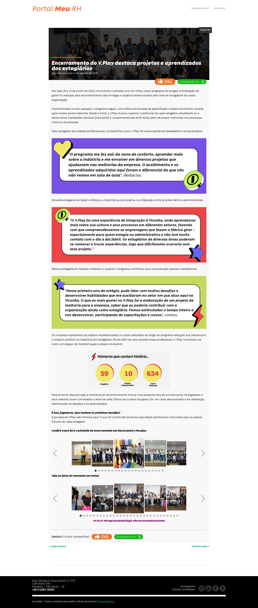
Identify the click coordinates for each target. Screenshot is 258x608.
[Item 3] (102, 471)
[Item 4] (106, 471)
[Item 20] (159, 471)
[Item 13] (136, 471)
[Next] (202, 453)
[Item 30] (177, 516)
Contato (219, 8)
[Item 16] (146, 471)
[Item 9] (122, 471)
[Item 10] (126, 471)
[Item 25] (161, 516)
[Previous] (55, 453)
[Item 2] (99, 471)
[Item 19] (156, 471)
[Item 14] (139, 471)
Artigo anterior (58, 546)
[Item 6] (112, 471)
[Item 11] (129, 471)
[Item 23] (154, 516)
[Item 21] (162, 471)
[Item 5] (109, 471)
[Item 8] (119, 471)
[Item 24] (157, 516)
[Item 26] (164, 516)
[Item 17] (149, 471)
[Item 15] (142, 471)
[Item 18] (152, 471)
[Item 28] (171, 516)
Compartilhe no (190, 82)
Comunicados (200, 8)
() (167, 82)
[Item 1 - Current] (96, 471)
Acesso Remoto (106, 602)
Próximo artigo (200, 546)
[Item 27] (167, 516)
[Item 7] (116, 471)
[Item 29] (174, 516)
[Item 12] (132, 471)
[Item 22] (151, 516)
